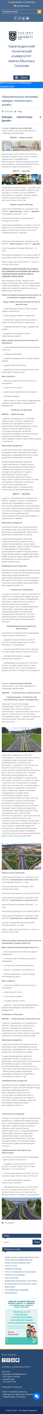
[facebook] (15, 18)
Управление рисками (13, 1269)
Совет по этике (11, 1266)
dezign (19, 111)
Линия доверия (11, 1293)
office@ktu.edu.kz (23, 6)
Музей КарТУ (10, 1287)
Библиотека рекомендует (15, 1275)
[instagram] (19, 18)
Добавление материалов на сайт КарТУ (21, 1281)
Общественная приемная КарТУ (18, 1263)
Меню (24, 77)
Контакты (6, 1371)
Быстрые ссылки (10, 11)
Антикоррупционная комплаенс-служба (21, 1284)
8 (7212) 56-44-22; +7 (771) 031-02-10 (22, 2)
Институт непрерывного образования (20, 1272)
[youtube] (23, 18)
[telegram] (27, 18)
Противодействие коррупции (16, 1290)
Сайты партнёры (11, 1278)
